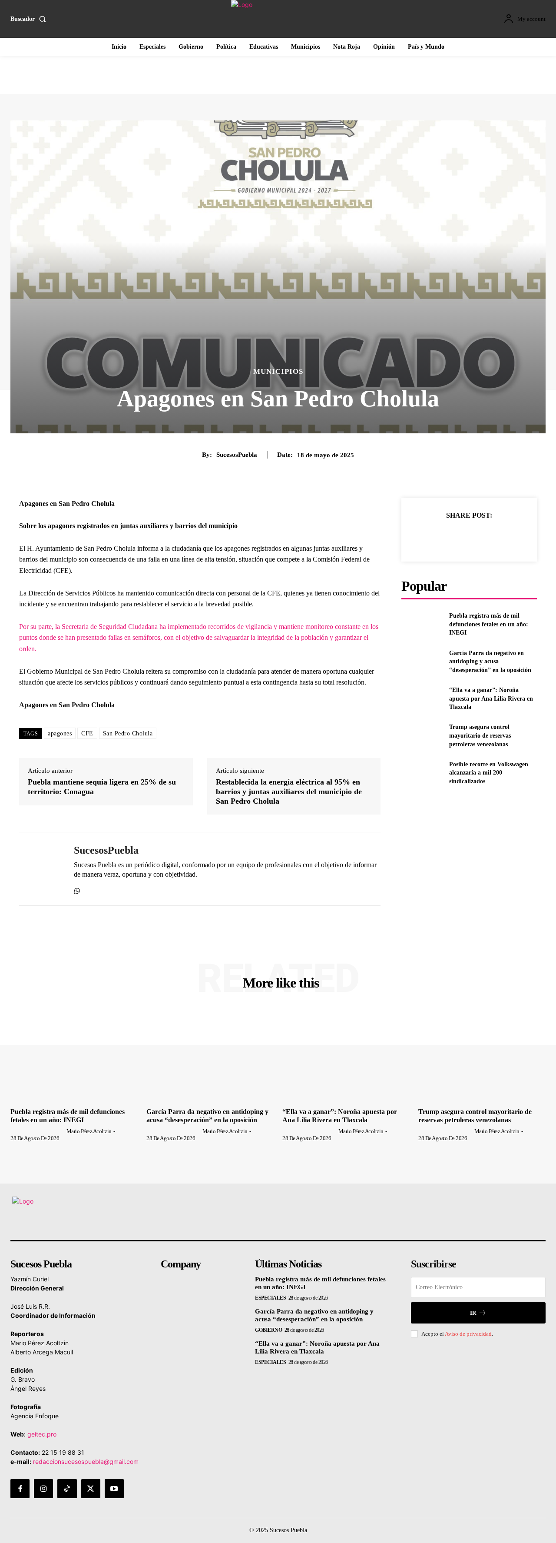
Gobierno (268, 1330)
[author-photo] (37, 1130)
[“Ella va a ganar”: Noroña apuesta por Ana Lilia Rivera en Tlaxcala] (421, 699)
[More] (509, 536)
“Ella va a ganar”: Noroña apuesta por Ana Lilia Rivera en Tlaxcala (491, 698)
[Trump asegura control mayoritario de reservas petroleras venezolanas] (421, 736)
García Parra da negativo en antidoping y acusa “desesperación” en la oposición (490, 661)
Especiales (270, 1298)
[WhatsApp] (77, 889)
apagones (60, 733)
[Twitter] (448, 536)
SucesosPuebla (236, 454)
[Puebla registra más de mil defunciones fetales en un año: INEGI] (421, 624)
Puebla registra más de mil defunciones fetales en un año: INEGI (488, 624)
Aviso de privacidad (468, 1333)
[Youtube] (114, 1488)
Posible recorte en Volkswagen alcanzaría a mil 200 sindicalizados (488, 773)
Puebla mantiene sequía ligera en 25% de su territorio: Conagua (102, 787)
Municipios (278, 371)
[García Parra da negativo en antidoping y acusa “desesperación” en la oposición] (421, 661)
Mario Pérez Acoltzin (89, 1131)
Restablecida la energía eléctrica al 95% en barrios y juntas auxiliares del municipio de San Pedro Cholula (289, 791)
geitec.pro (41, 1434)
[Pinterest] (468, 536)
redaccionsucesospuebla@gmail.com (86, 1461)
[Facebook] (428, 536)
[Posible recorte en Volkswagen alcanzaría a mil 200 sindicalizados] (421, 773)
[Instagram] (43, 1488)
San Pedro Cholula (128, 733)
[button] (30, 19)
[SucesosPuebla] (40, 869)
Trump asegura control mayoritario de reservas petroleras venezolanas (480, 735)
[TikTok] (66, 1488)
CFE (87, 733)
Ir (473, 1313)
